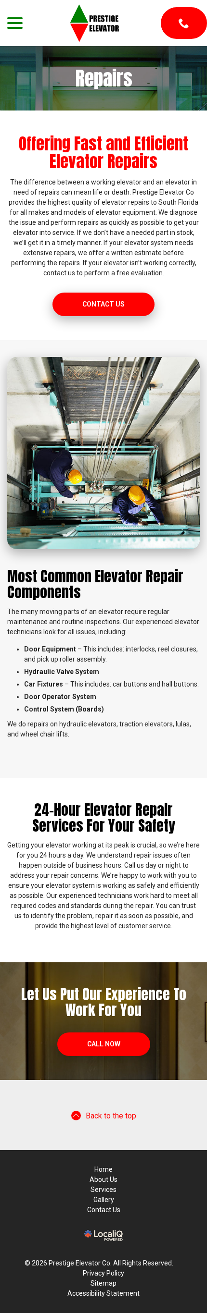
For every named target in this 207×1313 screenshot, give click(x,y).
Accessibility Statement (103, 1293)
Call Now (103, 1044)
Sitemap (103, 1283)
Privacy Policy (103, 1273)
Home (103, 1169)
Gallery (103, 1199)
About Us (103, 1179)
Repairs (103, 78)
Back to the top (111, 1115)
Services (103, 1189)
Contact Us (103, 304)
